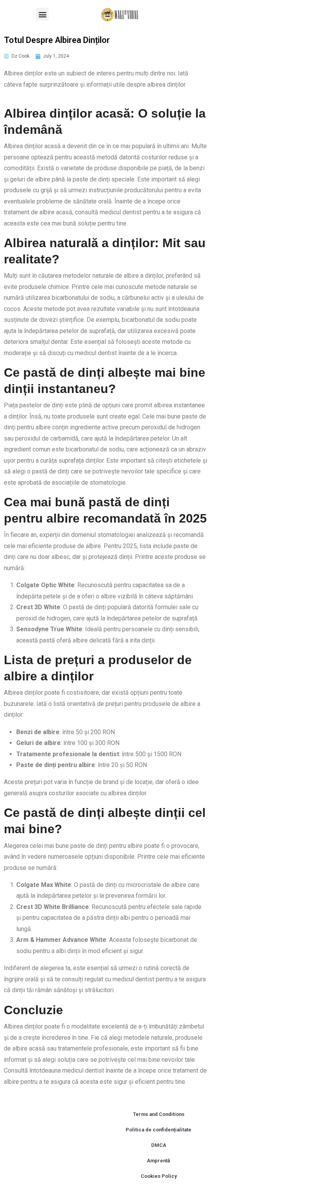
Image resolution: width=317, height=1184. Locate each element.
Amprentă (158, 1160)
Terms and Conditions (158, 1114)
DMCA (158, 1145)
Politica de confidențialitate (158, 1130)
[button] (42, 14)
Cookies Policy (159, 1176)
